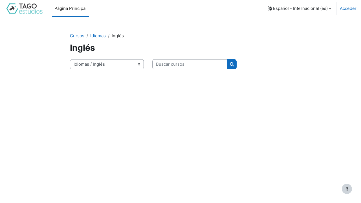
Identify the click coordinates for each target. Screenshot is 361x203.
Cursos (77, 35)
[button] (299, 8)
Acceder (348, 8)
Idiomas (98, 35)
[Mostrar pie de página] (347, 189)
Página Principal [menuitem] (70, 8)
